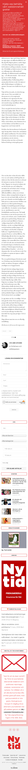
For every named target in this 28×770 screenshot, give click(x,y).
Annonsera (6, 757)
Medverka (21, 757)
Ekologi (4, 331)
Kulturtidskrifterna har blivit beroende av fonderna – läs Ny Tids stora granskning (19, 481)
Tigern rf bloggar (15, 609)
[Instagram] (17, 729)
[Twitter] (14, 729)
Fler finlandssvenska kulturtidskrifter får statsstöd (18, 491)
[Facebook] (10, 729)
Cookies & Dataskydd (11, 760)
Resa (10, 331)
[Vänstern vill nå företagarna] (6, 511)
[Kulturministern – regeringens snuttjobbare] (6, 521)
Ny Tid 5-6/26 (6, 550)
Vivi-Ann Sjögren (15, 343)
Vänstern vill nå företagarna (17, 510)
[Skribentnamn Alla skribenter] (14, 435)
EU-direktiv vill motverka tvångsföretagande (18, 501)
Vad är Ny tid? (14, 755)
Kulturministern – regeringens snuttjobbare (17, 520)
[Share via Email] (15, 337)
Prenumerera (14, 757)
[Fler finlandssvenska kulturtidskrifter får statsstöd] (6, 492)
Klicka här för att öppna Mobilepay (13, 51)
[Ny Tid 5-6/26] (14, 540)
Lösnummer (22, 755)
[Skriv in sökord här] (14, 428)
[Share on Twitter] (13, 337)
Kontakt (20, 760)
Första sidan (5, 755)
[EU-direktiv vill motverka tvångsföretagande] (6, 502)
